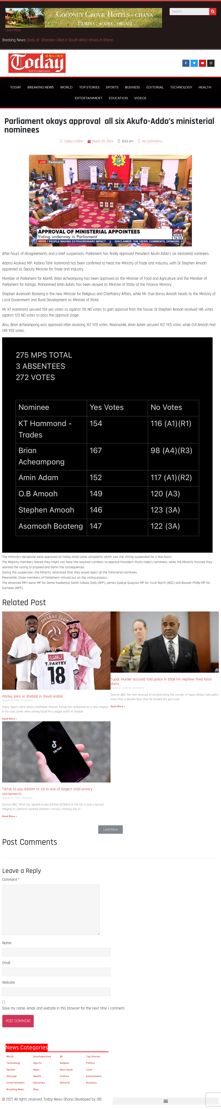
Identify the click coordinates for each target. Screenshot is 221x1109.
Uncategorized (42, 1056)
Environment (93, 1076)
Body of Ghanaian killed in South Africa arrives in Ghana (70, 40)
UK (61, 1056)
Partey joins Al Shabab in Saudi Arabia (32, 696)
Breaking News (40, 87)
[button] (110, 829)
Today (15, 87)
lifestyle (11, 1076)
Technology (181, 87)
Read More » (9, 718)
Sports (112, 87)
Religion (64, 1063)
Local (89, 1069)
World (66, 87)
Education (118, 98)
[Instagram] (211, 63)
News (36, 1069)
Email (6, 962)
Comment (11, 879)
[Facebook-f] (186, 63)
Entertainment (88, 98)
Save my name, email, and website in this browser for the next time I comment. (63, 1008)
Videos (140, 98)
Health (205, 87)
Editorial (155, 87)
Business (132, 87)
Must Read (66, 1069)
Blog (35, 1089)
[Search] (212, 11)
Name (6, 943)
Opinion (10, 1069)
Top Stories (89, 87)
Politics (90, 1063)
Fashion (64, 1076)
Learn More (13, 30)
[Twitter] (194, 63)
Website (8, 982)
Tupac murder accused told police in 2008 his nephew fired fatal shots (161, 682)
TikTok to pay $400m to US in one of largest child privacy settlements (47, 791)
